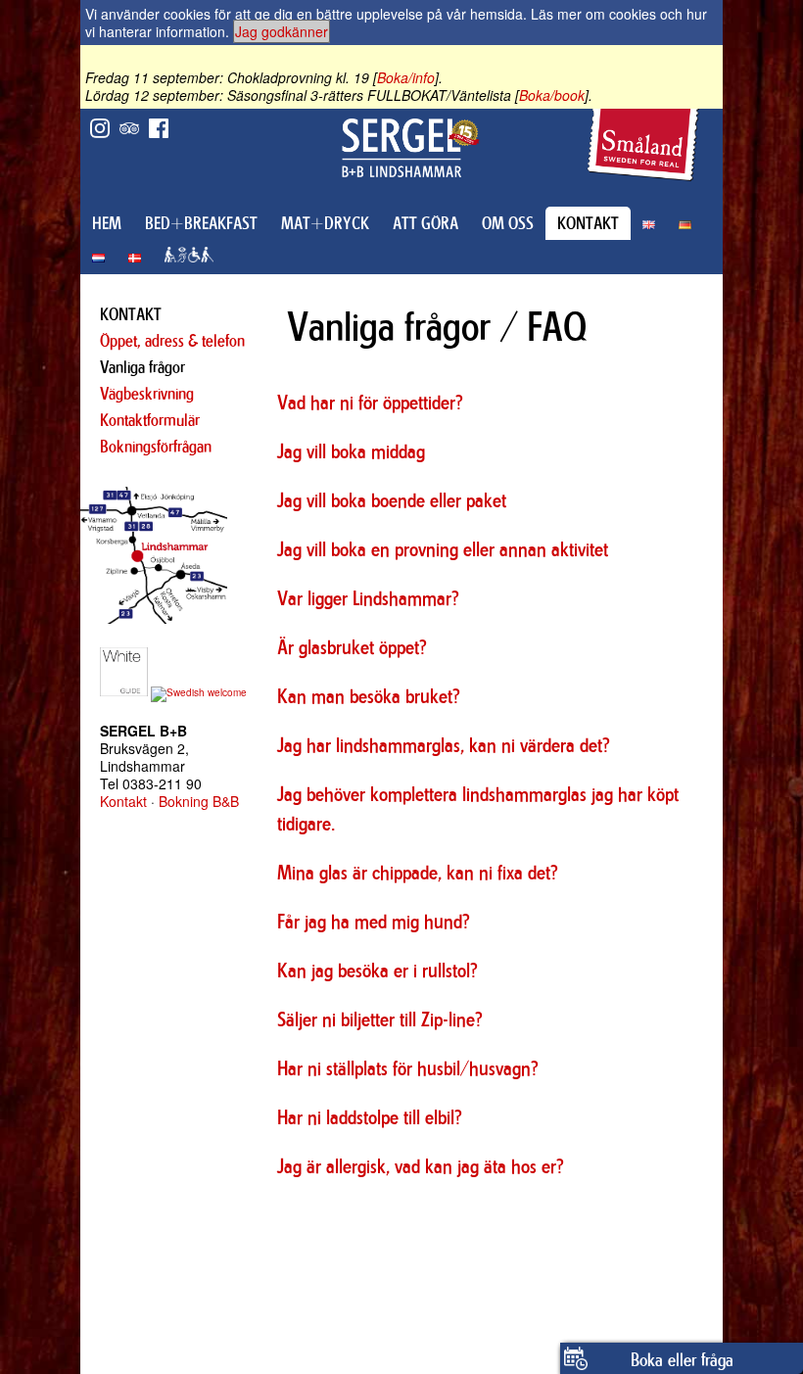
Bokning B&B (199, 801)
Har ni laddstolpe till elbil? (369, 1117)
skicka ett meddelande (421, 1227)
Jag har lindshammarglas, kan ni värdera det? (443, 745)
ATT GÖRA (425, 223)
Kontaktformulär (150, 420)
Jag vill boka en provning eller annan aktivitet (442, 549)
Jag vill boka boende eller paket (391, 500)
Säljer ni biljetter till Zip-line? (380, 1019)
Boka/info (406, 77)
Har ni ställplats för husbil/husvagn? (408, 1068)
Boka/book (552, 95)
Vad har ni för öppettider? (370, 402)
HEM (106, 223)
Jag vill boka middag (351, 451)
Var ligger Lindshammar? (368, 598)
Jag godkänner (281, 31)
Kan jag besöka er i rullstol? (377, 970)
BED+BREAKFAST (201, 223)
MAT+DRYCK (325, 223)
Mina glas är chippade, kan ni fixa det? (417, 872)
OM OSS (508, 223)
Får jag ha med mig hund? (373, 921)
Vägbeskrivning (147, 393)
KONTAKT (588, 223)
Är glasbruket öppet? (352, 647)
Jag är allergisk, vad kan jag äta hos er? (420, 1166)
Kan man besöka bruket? (368, 696)
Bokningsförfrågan (156, 446)
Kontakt (123, 801)
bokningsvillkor (454, 1209)
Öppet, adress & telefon (172, 341)
